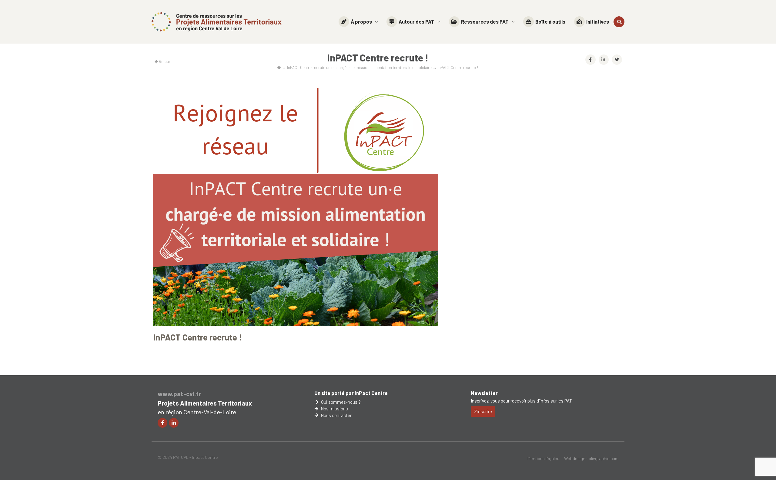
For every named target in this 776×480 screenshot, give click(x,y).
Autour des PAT (416, 21)
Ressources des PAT (485, 21)
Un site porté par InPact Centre (351, 393)
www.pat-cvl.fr (179, 393)
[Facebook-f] (162, 423)
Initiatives (597, 21)
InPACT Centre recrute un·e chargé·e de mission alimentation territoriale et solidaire (359, 67)
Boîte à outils (550, 21)
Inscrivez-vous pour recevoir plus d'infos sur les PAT (521, 400)
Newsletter (484, 393)
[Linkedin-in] (174, 423)
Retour (164, 61)
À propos (361, 21)
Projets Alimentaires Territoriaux (205, 403)
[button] (358, 21)
